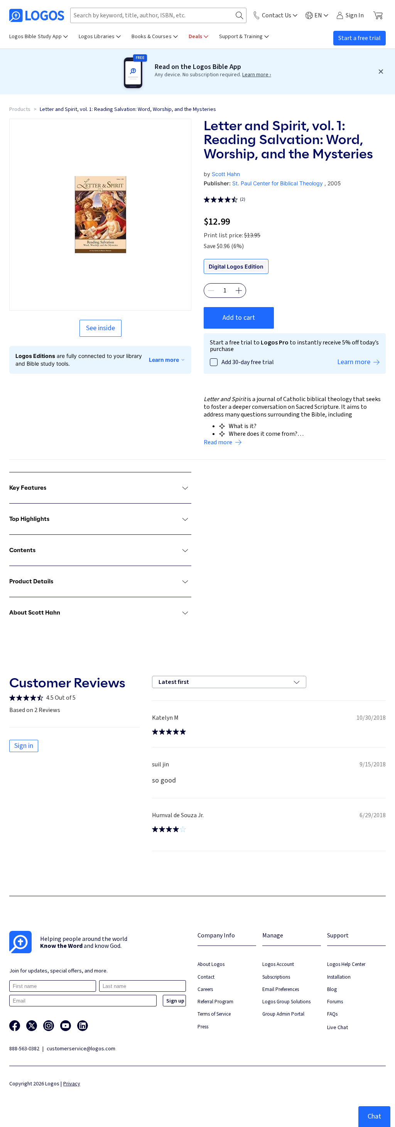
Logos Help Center (346, 964)
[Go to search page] (239, 16)
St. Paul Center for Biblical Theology (277, 183)
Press (203, 1026)
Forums (335, 1001)
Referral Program (215, 1001)
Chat (374, 1116)
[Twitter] (31, 1025)
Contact (206, 977)
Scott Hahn (226, 174)
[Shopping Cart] (378, 15)
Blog (332, 989)
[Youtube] (65, 1025)
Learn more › (256, 75)
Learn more (164, 359)
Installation (339, 977)
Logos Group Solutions (286, 1001)
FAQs (332, 1014)
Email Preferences (280, 989)
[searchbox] (158, 15)
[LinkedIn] (82, 1025)
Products (19, 109)
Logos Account (278, 964)
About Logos (211, 964)
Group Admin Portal (283, 1014)
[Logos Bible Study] (36, 15)
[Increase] (239, 290)
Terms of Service (214, 1014)
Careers (205, 989)
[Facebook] (14, 1025)
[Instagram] (48, 1025)
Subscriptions (276, 977)
